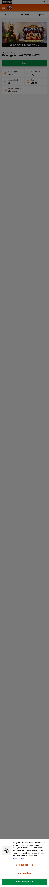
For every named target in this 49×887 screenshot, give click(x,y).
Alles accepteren (24, 881)
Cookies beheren (24, 865)
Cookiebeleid (18, 858)
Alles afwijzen (24, 873)
